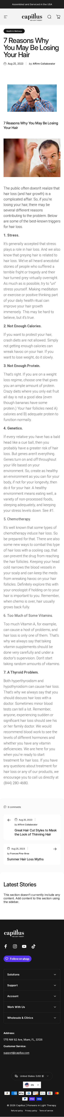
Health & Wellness (14, 31)
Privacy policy (31, 1111)
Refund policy (17, 1111)
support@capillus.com (16, 1052)
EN (32, 1084)
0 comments (14, 807)
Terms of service (46, 1111)
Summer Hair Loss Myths (25, 859)
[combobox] (32, 1085)
